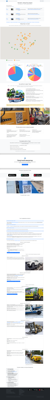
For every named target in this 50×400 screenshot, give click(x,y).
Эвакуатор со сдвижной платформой (22, 22)
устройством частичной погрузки (16, 322)
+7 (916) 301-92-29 (18, 8)
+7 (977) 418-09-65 (18, 18)
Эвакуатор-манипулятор (29, 22)
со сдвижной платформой (21, 321)
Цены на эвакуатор (21, 390)
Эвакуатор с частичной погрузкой (35, 22)
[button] (22, 41)
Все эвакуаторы (8, 22)
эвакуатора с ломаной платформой (19, 275)
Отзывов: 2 (19, 19)
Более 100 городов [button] (21, 394)
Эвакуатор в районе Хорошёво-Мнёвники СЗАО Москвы (34, 9)
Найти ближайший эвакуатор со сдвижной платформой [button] (13, 281)
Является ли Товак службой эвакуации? (11, 224)
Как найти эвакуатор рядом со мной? (11, 220)
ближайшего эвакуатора (17, 240)
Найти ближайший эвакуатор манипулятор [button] (12, 294)
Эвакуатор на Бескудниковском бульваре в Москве (33, 14)
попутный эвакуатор (14, 371)
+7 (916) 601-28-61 (18, 13)
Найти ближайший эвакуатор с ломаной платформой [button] (13, 252)
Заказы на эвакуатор (8, 390)
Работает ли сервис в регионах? (10, 227)
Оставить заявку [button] (25, 164)
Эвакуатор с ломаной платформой (14, 22)
